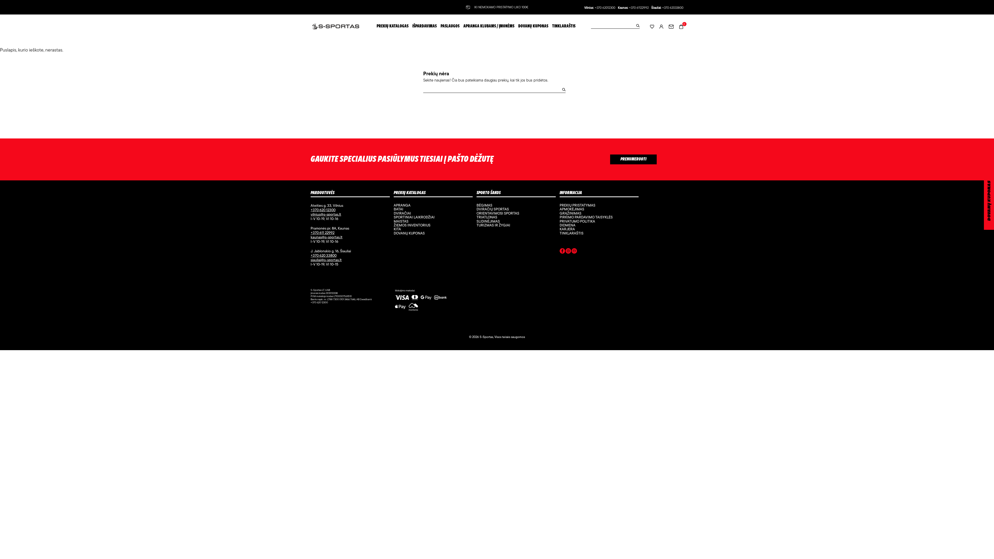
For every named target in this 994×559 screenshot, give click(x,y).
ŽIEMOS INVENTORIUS (412, 225)
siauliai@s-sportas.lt (326, 260)
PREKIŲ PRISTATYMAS (577, 205)
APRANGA (402, 205)
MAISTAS (401, 221)
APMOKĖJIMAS (572, 209)
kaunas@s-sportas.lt (326, 237)
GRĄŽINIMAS (570, 213)
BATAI (398, 209)
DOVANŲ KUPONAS (989, 201)
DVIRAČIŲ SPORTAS (493, 209)
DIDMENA (567, 225)
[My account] (661, 26)
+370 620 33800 (324, 255)
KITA (397, 229)
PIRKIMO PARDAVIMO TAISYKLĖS (586, 217)
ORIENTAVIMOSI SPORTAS (498, 213)
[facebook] (562, 251)
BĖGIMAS (484, 205)
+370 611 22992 (322, 232)
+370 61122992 (639, 8)
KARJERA (567, 229)
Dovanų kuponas (409, 233)
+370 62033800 (672, 8)
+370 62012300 (605, 8)
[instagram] (568, 251)
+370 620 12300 (323, 210)
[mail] (574, 251)
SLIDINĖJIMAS (488, 221)
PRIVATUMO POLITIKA (577, 221)
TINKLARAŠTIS (571, 233)
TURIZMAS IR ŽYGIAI (493, 225)
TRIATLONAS (487, 217)
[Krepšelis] (681, 26)
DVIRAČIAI (402, 213)
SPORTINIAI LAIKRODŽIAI (414, 217)
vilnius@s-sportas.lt (326, 214)
